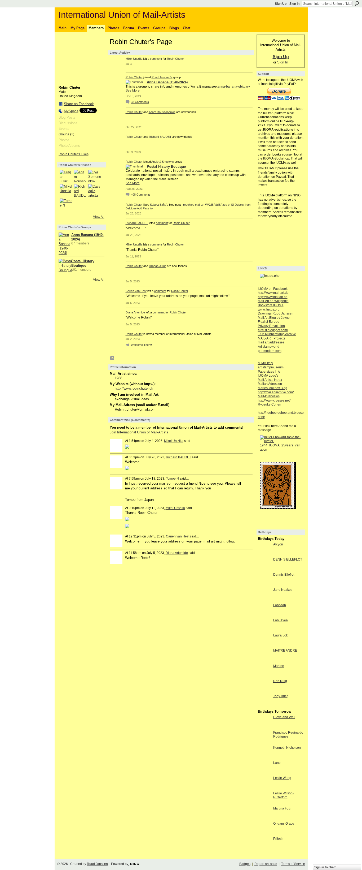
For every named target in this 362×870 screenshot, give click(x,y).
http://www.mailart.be (273, 297)
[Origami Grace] (264, 833)
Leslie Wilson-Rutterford (283, 795)
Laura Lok (280, 635)
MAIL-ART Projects (271, 338)
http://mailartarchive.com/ (276, 392)
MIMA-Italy (265, 363)
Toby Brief (280, 696)
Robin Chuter (175, 58)
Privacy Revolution (271, 326)
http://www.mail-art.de (273, 293)
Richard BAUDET (160, 136)
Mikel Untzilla (134, 58)
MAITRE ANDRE (285, 650)
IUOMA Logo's (268, 375)
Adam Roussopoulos (162, 112)
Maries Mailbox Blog (272, 388)
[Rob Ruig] (264, 691)
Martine (278, 666)
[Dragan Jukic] (66, 176)
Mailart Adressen (270, 384)
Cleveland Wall (284, 717)
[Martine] (264, 676)
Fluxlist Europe (268, 322)
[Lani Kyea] (264, 630)
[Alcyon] (264, 554)
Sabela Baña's (159, 204)
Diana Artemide (135, 312)
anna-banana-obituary (234, 86)
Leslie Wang (282, 778)
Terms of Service (293, 864)
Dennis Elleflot (283, 574)
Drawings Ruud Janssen (275, 313)
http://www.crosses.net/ (274, 400)
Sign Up (280, 4)
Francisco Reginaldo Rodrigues (288, 735)
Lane (277, 763)
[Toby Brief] (264, 706)
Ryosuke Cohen (269, 404)
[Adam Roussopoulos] (80, 176)
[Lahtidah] (264, 615)
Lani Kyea (280, 620)
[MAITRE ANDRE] (264, 660)
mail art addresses (271, 342)
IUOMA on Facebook (273, 289)
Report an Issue (265, 864)
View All (98, 217)
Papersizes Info (269, 371)
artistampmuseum (271, 367)
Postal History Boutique (166, 167)
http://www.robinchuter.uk (134, 388)
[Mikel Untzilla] (66, 190)
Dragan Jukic (157, 266)
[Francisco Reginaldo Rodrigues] (264, 742)
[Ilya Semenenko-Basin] (94, 176)
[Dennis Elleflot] (264, 584)
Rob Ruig (280, 681)
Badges (244, 864)
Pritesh (278, 839)
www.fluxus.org (269, 309)
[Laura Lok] (264, 645)
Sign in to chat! (325, 867)
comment (156, 58)
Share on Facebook (79, 104)
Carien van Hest (136, 290)
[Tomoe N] (66, 205)
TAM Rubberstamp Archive (277, 334)
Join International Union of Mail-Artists (139, 432)
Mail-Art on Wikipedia (273, 301)
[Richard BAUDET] (80, 190)
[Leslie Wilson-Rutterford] (264, 803)
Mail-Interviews (269, 396)
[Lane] (264, 772)
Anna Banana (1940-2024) (167, 82)
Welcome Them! (141, 344)
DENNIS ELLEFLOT (287, 559)
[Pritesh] (264, 848)
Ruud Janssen (97, 864)
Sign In (294, 4)
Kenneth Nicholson (287, 748)
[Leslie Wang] (264, 788)
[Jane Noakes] (264, 599)
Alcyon (278, 544)
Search (357, 3)
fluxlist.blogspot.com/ (273, 330)
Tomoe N (172, 478)
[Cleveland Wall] (264, 727)
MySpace (71, 111)
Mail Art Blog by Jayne (274, 318)
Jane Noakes (282, 590)
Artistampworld (268, 346)
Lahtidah (279, 605)
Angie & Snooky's (162, 161)
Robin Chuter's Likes (74, 154)
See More (133, 90)
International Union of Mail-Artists (122, 15)
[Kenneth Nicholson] (264, 757)
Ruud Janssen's (162, 77)
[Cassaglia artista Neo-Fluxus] (94, 190)
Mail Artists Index (270, 380)
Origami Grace (283, 823)
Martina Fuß (281, 808)
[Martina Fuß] (264, 818)
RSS (112, 358)
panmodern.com (269, 351)
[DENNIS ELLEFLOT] (264, 569)
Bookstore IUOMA (271, 305)
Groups (64, 134)
